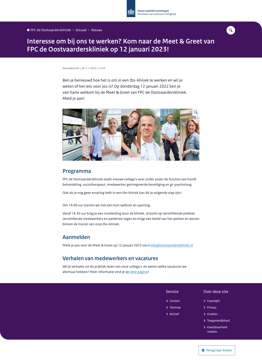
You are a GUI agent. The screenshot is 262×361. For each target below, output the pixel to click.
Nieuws (96, 30)
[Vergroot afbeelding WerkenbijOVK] (195, 112)
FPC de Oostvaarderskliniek (50, 30)
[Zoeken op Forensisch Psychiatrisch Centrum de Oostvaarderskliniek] (231, 30)
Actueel (81, 30)
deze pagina (139, 272)
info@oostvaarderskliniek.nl (172, 245)
